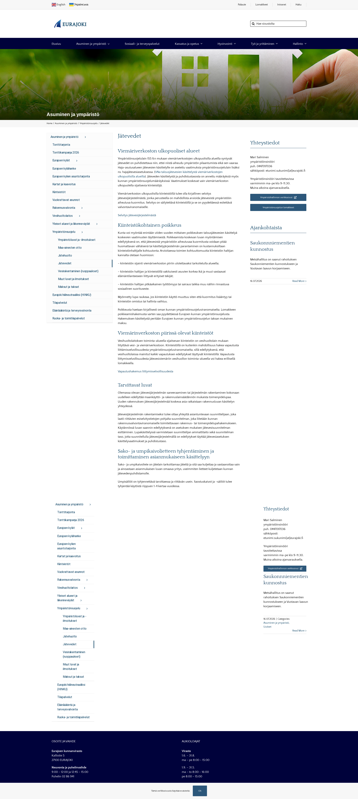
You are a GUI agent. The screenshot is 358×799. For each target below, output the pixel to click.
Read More (298, 281)
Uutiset (267, 626)
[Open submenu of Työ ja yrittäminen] (276, 43)
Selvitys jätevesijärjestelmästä (137, 215)
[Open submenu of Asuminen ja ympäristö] (107, 43)
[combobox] (278, 24)
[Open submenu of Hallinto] (304, 43)
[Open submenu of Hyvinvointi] (234, 43)
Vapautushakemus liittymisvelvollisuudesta (145, 371)
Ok (199, 790)
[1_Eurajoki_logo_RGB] (70, 17)
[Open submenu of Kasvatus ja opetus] (200, 43)
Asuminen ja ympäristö (276, 622)
